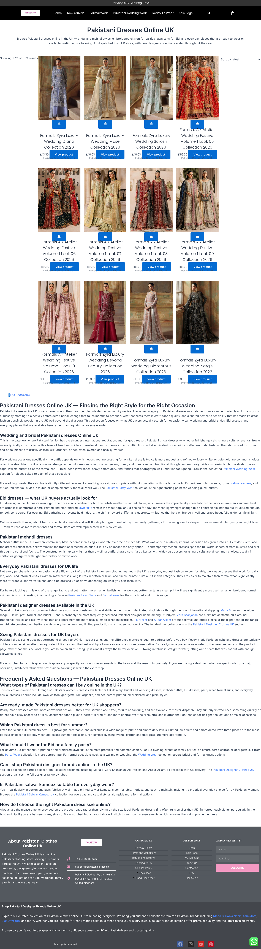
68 (26, 395)
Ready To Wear (163, 13)
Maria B (226, 610)
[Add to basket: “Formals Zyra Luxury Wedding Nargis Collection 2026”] (197, 349)
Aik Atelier (140, 619)
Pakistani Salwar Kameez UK (35, 794)
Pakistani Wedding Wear (130, 13)
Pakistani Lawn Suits (82, 595)
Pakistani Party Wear (120, 488)
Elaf (4, 921)
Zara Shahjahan (187, 615)
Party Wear (12, 754)
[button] (209, 13)
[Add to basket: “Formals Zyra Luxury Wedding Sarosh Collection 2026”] (151, 124)
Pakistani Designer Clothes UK (213, 624)
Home (57, 13)
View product (64, 154)
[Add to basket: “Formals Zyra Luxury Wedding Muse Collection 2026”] (105, 124)
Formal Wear (99, 13)
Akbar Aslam (162, 619)
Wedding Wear (147, 754)
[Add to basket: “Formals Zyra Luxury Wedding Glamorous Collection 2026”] (151, 349)
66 (19, 395)
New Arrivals (75, 13)
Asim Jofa (249, 916)
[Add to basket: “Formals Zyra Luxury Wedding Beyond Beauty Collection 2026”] (105, 349)
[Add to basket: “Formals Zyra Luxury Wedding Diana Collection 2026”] (59, 124)
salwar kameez (241, 483)
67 (22, 395)
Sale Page (186, 13)
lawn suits (85, 508)
